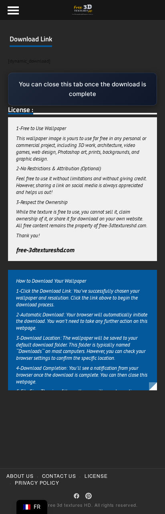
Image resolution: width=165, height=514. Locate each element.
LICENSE (96, 476)
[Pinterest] (88, 496)
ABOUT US (20, 476)
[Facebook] (76, 496)
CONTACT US (59, 476)
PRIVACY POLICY (37, 482)
